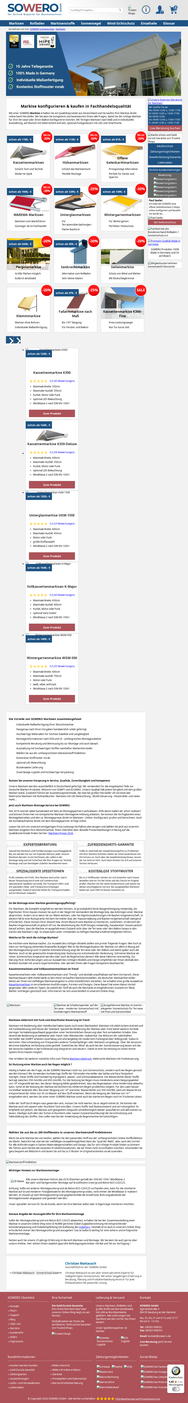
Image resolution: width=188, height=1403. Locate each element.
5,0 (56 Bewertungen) (62, 452)
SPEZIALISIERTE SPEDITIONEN (40, 871)
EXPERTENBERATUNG (40, 844)
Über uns (15, 1323)
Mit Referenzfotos (165, 222)
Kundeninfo (16, 1332)
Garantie (57, 1374)
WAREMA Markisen (28, 214)
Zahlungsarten (18, 1374)
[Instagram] (155, 1371)
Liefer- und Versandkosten (25, 1383)
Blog (12, 1319)
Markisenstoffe (63, 23)
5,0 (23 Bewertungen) (62, 523)
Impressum (16, 1341)
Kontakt (14, 1306)
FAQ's (13, 1310)
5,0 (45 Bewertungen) (62, 381)
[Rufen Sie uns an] (165, 101)
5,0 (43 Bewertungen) (62, 595)
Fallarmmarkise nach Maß (75, 313)
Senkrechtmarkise (75, 267)
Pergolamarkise (28, 267)
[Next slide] (17, 339)
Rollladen (37, 23)
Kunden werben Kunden (24, 1365)
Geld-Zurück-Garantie (22, 1369)
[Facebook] (155, 1366)
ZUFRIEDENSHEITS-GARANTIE (111, 844)
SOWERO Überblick (21, 1298)
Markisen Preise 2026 (60, 833)
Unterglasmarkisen (75, 214)
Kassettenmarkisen (28, 162)
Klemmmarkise (28, 316)
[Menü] (182, 1367)
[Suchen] (120, 10)
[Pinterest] (155, 1382)
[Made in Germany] (165, 242)
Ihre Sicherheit (62, 1298)
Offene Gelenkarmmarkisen (122, 160)
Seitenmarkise (122, 267)
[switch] (176, 1389)
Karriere (15, 1328)
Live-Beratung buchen (165, 128)
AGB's (13, 1337)
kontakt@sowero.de (159, 1336)
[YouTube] (154, 1387)
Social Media (148, 1357)
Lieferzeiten (165, 162)
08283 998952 (153, 1327)
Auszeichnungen (19, 1378)
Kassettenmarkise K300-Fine (122, 313)
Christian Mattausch (80, 1263)
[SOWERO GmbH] (35, 14)
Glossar (169, 23)
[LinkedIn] (154, 1377)
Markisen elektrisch (81, 1058)
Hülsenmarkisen (75, 162)
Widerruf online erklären (66, 1369)
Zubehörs (84, 1227)
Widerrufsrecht (61, 1365)
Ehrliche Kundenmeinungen (165, 170)
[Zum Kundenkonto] (160, 10)
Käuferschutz (165, 146)
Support (14, 1315)
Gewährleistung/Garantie (165, 157)
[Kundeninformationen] (146, 10)
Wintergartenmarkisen (122, 214)
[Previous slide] (9, 339)
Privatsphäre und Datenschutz (69, 1378)
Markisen (16, 23)
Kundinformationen (21, 1357)
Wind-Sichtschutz (121, 23)
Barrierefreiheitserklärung (67, 1383)
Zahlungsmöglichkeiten (165, 151)
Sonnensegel (91, 23)
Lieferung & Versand (110, 1298)
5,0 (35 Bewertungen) (62, 666)
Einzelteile (149, 23)
